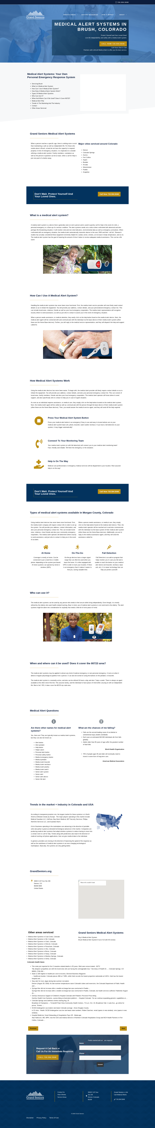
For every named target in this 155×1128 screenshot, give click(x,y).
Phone (82, 1053)
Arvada (85, 165)
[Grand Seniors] (35, 15)
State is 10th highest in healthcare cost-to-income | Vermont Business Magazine (58, 974)
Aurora (85, 155)
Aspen (85, 160)
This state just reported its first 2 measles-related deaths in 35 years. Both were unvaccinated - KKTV (66, 966)
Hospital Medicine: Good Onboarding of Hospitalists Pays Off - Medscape (56, 1015)
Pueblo (85, 170)
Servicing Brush (37, 84)
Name (82, 1043)
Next (123, 1028)
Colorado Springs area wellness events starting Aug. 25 (50, 1000)
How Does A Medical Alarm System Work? (46, 91)
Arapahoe (86, 172)
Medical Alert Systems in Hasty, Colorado (42, 954)
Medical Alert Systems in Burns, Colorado (42, 951)
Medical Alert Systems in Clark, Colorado (42, 941)
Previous (33, 1028)
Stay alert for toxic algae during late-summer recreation (50, 981)
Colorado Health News (35, 962)
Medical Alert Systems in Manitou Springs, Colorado (45, 956)
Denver (85, 150)
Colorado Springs (89, 152)
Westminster (87, 167)
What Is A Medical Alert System (42, 86)
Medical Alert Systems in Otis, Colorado (41, 949)
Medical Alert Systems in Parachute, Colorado (43, 946)
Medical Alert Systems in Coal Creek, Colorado (44, 937)
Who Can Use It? (37, 96)
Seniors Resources (89, 14)
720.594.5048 (123, 2)
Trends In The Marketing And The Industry (46, 103)
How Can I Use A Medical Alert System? (45, 89)
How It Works (108, 14)
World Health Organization (114, 749)
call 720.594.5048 (47, 1057)
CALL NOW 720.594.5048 (113, 44)
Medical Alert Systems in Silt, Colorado (41, 939)
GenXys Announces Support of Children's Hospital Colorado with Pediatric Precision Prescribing (64, 996)
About (122, 14)
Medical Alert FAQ (38, 101)
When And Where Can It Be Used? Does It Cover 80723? (51, 98)
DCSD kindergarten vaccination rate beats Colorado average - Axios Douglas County (60, 1008)
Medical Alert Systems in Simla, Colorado (42, 959)
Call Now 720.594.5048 (109, 194)
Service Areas (69, 14)
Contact (34, 106)
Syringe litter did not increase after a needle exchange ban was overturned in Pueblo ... (61, 988)
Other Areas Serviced (39, 108)
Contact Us (61, 1092)
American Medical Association (113, 761)
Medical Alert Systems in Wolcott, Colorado (42, 944)
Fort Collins (87, 157)
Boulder (85, 162)
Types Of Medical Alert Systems (42, 93)
